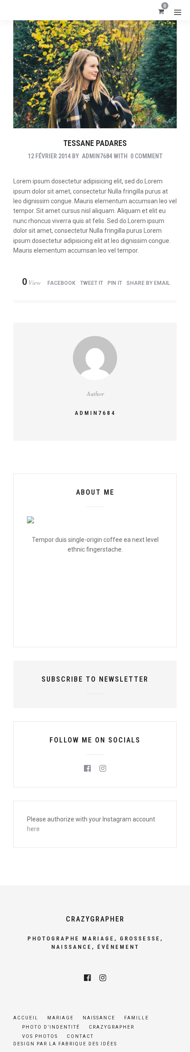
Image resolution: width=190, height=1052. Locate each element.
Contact (80, 1036)
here (33, 828)
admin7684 (97, 156)
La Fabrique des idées (83, 1043)
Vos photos (40, 1036)
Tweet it (91, 283)
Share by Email (148, 283)
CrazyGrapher (111, 1027)
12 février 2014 (49, 156)
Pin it (114, 283)
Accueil (25, 1017)
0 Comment (146, 156)
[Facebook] (87, 768)
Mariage (60, 1017)
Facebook (61, 283)
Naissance (99, 1017)
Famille (136, 1017)
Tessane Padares (95, 143)
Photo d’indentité (51, 1027)
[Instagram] (102, 768)
